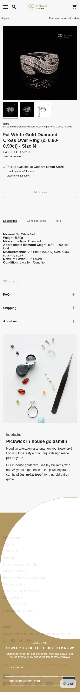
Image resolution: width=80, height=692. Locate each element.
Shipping (10, 308)
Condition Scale (36, 220)
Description (10, 220)
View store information (18, 176)
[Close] (74, 518)
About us (10, 321)
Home (6, 124)
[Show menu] (6, 7)
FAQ (6, 294)
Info (58, 220)
